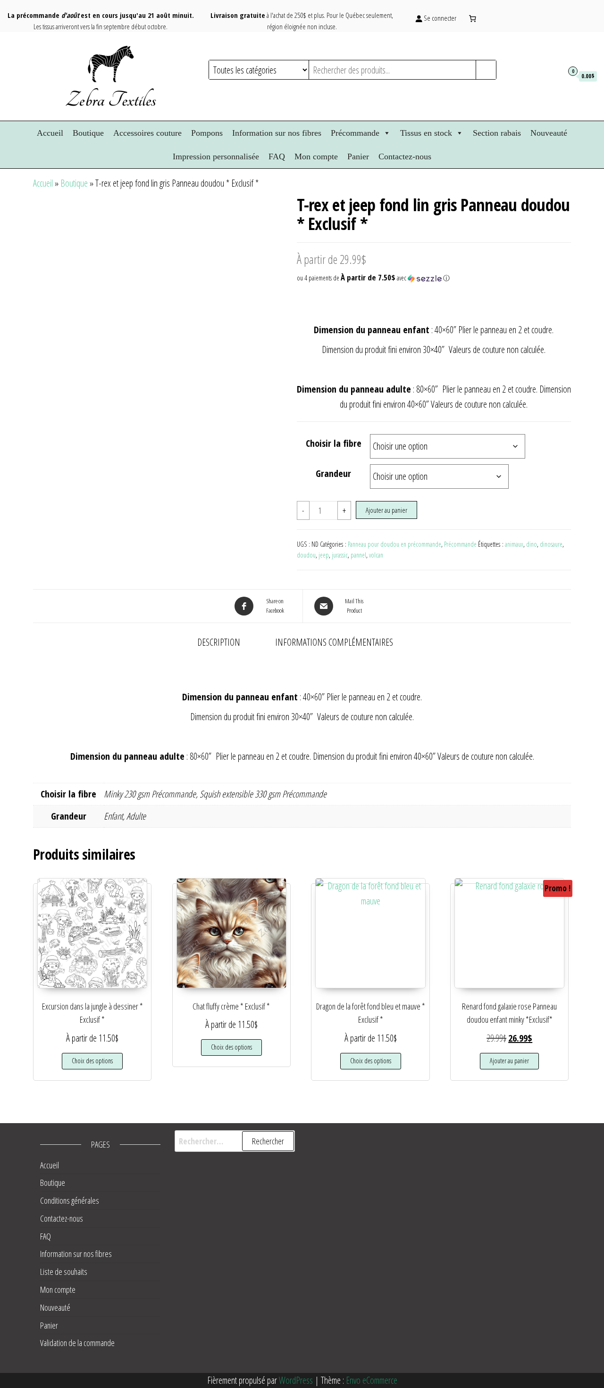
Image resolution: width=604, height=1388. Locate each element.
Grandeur (333, 473)
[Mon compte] (553, 75)
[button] (434, 278)
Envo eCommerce (371, 1380)
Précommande (355, 133)
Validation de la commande (77, 1342)
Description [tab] (218, 642)
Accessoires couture (147, 133)
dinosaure (551, 544)
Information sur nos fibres (276, 133)
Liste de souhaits (63, 1271)
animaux (514, 544)
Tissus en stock (426, 133)
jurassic (340, 554)
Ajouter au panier (386, 510)
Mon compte (316, 156)
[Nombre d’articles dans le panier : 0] (472, 18)
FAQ (276, 156)
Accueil (50, 133)
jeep (324, 554)
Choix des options (92, 1060)
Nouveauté (548, 133)
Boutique (88, 133)
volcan (376, 554)
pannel (358, 554)
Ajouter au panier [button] (509, 1060)
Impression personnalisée (216, 156)
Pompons (207, 133)
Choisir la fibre (333, 443)
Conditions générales (69, 1200)
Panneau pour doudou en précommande (394, 544)
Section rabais (497, 133)
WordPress (296, 1380)
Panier (358, 156)
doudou (306, 554)
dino (531, 544)
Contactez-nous (404, 156)
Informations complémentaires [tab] (334, 642)
